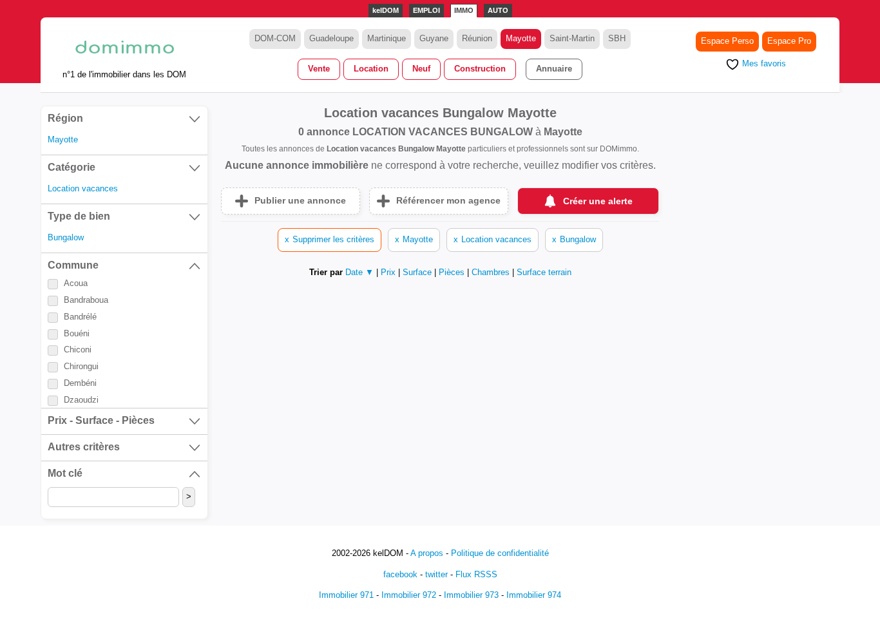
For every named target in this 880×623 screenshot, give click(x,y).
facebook (400, 574)
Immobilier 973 (471, 595)
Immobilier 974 (533, 595)
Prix (389, 272)
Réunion (477, 38)
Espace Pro (789, 41)
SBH (617, 38)
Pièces (453, 272)
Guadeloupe (331, 38)
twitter (436, 574)
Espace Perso (727, 41)
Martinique (386, 38)
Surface (418, 272)
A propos (426, 553)
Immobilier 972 (408, 595)
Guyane (433, 38)
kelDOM (385, 10)
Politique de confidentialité (500, 553)
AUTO (498, 10)
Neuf (421, 68)
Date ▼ (359, 272)
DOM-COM (275, 38)
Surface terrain (544, 272)
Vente (319, 68)
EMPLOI (426, 10)
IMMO (463, 10)
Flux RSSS (476, 574)
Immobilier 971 (346, 595)
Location (371, 68)
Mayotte (521, 38)
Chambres (492, 272)
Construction (480, 68)
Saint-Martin (572, 38)
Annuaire (554, 68)
